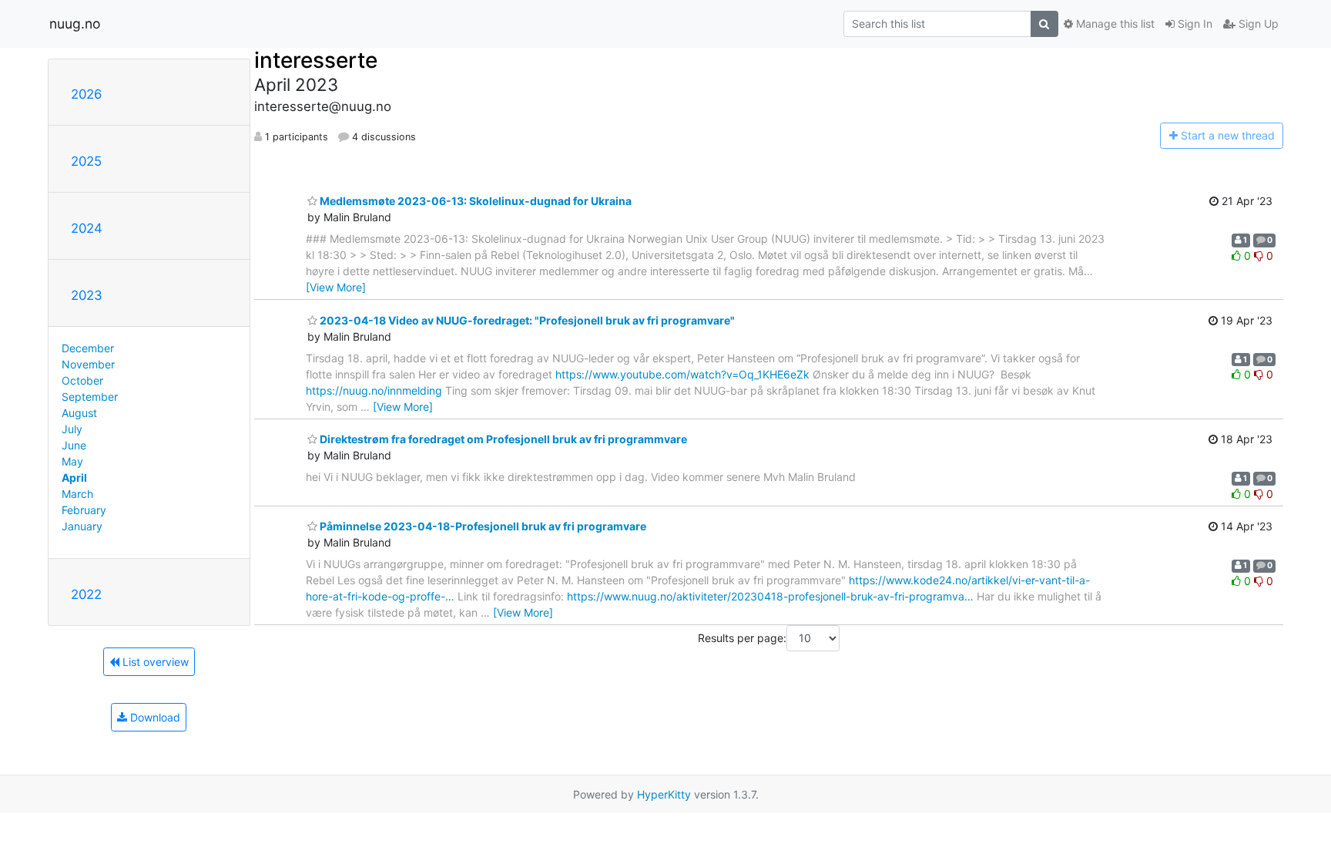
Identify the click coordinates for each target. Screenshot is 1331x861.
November (88, 364)
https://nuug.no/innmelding (374, 390)
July (72, 429)
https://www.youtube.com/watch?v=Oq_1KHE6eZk (682, 374)
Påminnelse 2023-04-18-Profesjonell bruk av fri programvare (481, 526)
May (72, 461)
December (88, 348)
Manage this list (1114, 23)
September (90, 396)
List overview (154, 661)
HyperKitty (664, 794)
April (74, 477)
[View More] (336, 287)
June (74, 445)
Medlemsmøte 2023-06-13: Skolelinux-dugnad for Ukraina (474, 200)
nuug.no (74, 23)
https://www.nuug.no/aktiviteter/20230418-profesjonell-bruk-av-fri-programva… (770, 596)
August (79, 412)
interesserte (315, 60)
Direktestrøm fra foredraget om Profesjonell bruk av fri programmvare (502, 439)
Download (153, 717)
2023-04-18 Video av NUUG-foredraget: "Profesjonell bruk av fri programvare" (526, 320)
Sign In (1193, 23)
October (82, 380)
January (82, 526)
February (84, 509)
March (77, 493)
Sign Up (1257, 23)
